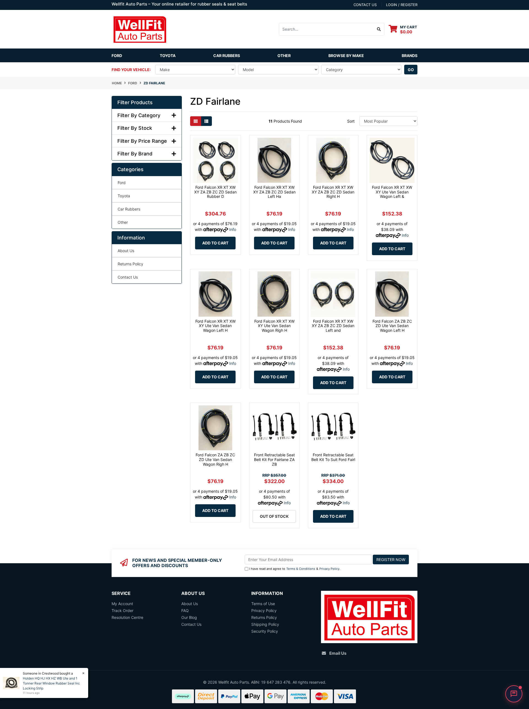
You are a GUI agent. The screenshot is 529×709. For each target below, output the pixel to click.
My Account (122, 603)
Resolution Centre (127, 617)
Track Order (122, 610)
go (411, 69)
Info (232, 229)
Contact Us (128, 277)
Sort (351, 121)
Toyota (168, 55)
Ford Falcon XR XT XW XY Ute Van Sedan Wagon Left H (215, 326)
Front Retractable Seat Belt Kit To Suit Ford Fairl (333, 457)
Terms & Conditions (300, 569)
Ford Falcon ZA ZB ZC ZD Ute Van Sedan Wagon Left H (392, 326)
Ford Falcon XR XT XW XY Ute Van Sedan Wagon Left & (392, 192)
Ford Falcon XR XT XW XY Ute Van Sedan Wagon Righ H (274, 326)
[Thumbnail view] (195, 121)
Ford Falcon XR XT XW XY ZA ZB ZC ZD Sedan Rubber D (215, 192)
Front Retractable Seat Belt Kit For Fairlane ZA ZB (274, 459)
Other (284, 55)
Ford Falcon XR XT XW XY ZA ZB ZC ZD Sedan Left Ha (274, 192)
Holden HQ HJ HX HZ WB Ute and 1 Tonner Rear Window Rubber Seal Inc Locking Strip (51, 683)
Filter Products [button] (135, 102)
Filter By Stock (134, 128)
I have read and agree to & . (294, 569)
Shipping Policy (265, 624)
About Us (126, 250)
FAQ (185, 610)
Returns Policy (130, 264)
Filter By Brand (134, 154)
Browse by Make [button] (346, 55)
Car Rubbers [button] (226, 55)
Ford (117, 55)
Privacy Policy (329, 569)
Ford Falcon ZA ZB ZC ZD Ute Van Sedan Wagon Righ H (215, 459)
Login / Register (401, 4)
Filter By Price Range (142, 141)
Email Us (337, 653)
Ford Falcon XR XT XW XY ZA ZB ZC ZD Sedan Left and (333, 326)
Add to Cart (215, 243)
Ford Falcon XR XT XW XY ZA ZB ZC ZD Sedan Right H (333, 192)
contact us (365, 4)
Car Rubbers (129, 209)
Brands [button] (409, 55)
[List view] (206, 121)
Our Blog (189, 617)
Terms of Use (263, 603)
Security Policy (264, 631)
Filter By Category (138, 115)
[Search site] (379, 29)
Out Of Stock (274, 516)
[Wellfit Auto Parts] (140, 28)
